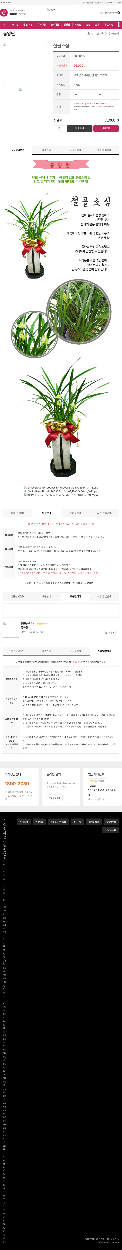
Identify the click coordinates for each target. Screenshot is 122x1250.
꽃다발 (15, 24)
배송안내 (46, 150)
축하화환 (41, 24)
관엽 (88, 24)
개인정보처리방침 (58, 821)
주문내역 (108, 2)
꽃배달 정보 (94, 821)
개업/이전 (108, 24)
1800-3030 (17, 783)
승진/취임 (28, 24)
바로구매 (106, 128)
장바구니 (99, 2)
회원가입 (90, 2)
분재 (97, 24)
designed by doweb (109, 1242)
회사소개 (24, 821)
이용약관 (39, 821)
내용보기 (108, 632)
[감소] (76, 94)
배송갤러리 (75, 150)
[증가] (100, 94)
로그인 (81, 2)
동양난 (67, 24)
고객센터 (117, 2)
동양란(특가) (27, 623)
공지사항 (77, 821)
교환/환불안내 (104, 150)
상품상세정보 (17, 150)
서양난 (78, 24)
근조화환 (55, 24)
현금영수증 (111, 821)
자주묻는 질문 (55, 797)
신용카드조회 (110, 830)
